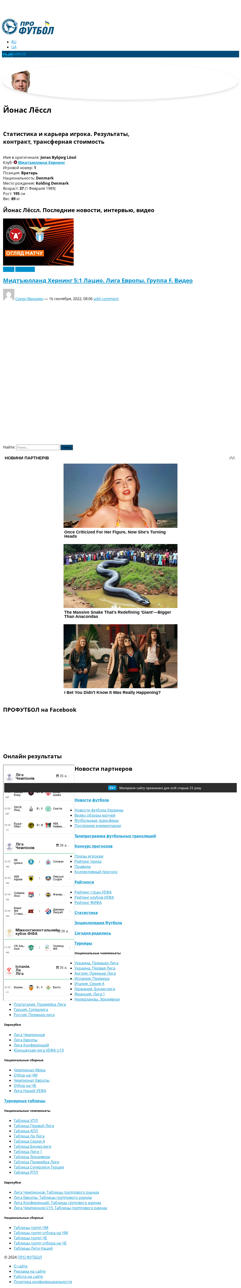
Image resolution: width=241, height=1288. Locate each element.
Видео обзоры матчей (95, 815)
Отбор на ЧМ (25, 1075)
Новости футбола (92, 800)
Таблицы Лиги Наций (33, 1248)
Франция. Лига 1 (90, 994)
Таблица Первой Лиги (34, 1125)
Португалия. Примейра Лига (40, 1004)
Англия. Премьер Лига (95, 973)
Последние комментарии (98, 825)
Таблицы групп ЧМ (31, 1227)
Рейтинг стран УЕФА (93, 892)
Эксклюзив (25, 269)
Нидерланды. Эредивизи (97, 999)
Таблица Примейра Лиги (36, 1162)
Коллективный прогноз (96, 871)
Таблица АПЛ (26, 1130)
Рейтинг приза (88, 861)
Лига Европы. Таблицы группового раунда (53, 1197)
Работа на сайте (28, 1276)
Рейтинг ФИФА (88, 902)
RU (13, 41)
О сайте (21, 1266)
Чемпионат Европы (31, 1080)
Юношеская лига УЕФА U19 (39, 1050)
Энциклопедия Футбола (98, 922)
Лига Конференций (31, 1045)
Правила (83, 866)
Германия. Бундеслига (95, 988)
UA (13, 47)
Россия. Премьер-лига (34, 1014)
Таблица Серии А (29, 1141)
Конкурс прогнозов (93, 846)
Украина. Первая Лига (95, 968)
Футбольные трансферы (97, 820)
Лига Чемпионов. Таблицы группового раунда (56, 1192)
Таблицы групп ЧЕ (30, 1237)
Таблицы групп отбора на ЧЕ (40, 1243)
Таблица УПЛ (26, 1120)
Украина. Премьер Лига (96, 963)
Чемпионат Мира (29, 1070)
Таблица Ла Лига (29, 1136)
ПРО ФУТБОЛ (30, 1257)
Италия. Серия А (89, 983)
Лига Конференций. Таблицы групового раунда (57, 1202)
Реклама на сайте (30, 1271)
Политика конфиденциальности (43, 1281)
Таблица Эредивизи (32, 1156)
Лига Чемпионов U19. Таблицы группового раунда (60, 1207)
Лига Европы (25, 1039)
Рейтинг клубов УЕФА (94, 897)
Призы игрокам (89, 856)
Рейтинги (84, 882)
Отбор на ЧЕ (25, 1085)
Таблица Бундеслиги (32, 1146)
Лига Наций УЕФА (30, 1090)
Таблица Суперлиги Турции (39, 1167)
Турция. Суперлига (31, 1009)
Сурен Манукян (29, 298)
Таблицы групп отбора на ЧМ (41, 1232)
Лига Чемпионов (29, 1034)
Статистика (86, 912)
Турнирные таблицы (24, 1100)
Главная (18, 53)
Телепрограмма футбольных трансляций (115, 836)
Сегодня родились (93, 933)
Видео (8, 269)
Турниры (83, 943)
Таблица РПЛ (26, 1172)
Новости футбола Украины (99, 810)
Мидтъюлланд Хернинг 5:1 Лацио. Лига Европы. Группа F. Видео (98, 280)
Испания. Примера (92, 978)
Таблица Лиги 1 (28, 1151)
